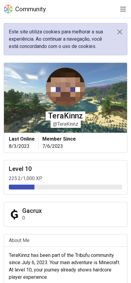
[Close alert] (119, 31)
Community (30, 9)
